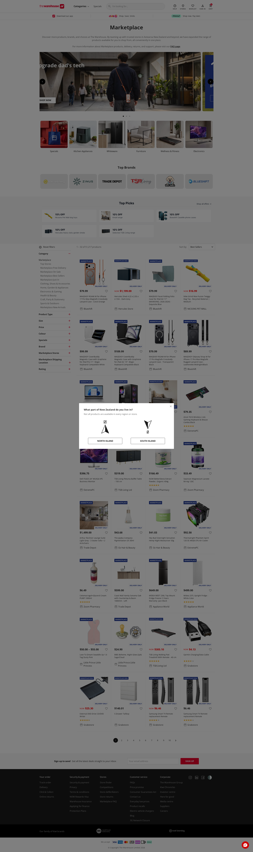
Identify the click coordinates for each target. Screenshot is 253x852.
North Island (105, 440)
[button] (245, 845)
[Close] (171, 406)
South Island (148, 440)
